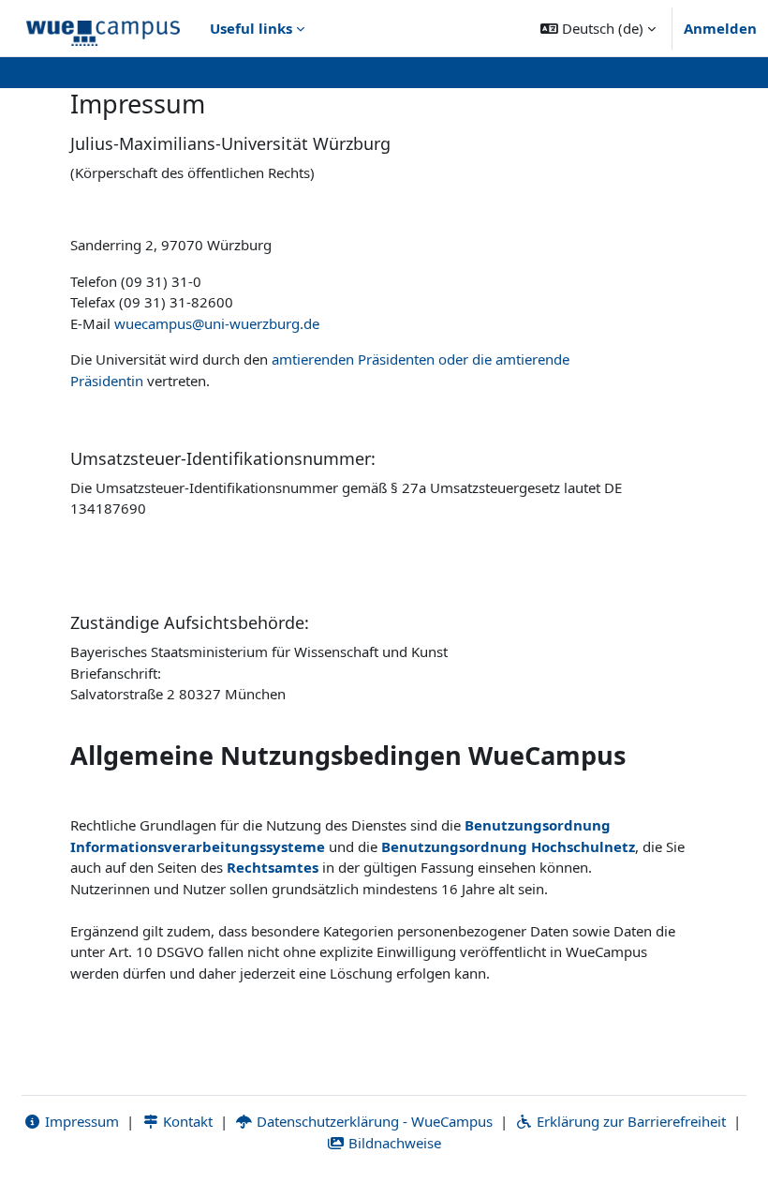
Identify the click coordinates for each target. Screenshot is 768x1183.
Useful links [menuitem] (251, 28)
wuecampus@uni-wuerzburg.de (216, 323)
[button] (598, 28)
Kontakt (186, 1121)
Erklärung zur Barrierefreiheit (629, 1121)
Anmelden (720, 28)
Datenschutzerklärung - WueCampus (373, 1121)
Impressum (80, 1121)
